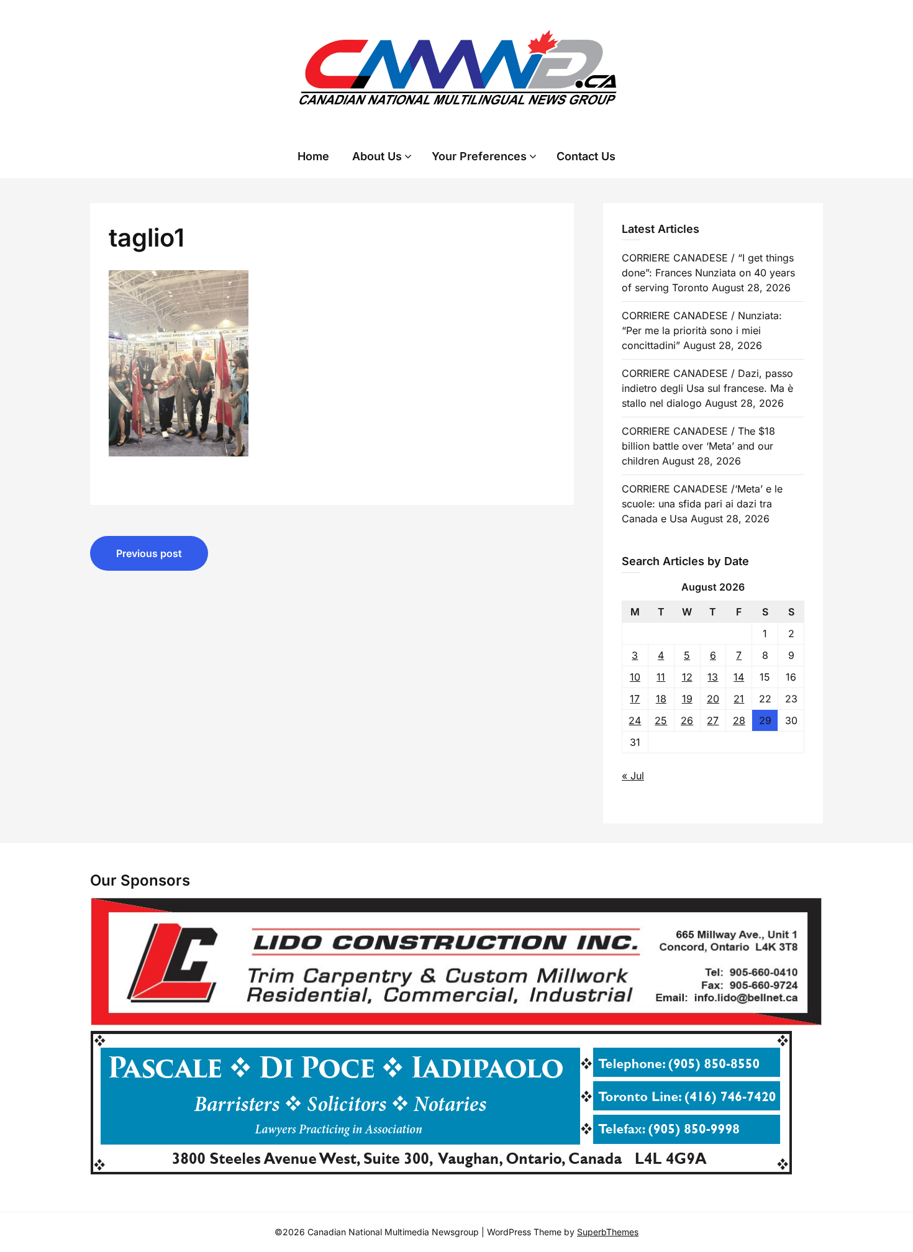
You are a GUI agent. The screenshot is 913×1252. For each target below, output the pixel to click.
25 (661, 720)
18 (661, 698)
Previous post (149, 553)
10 (635, 677)
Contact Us (585, 156)
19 (687, 698)
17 (635, 698)
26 (687, 720)
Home (313, 156)
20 (713, 698)
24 (635, 720)
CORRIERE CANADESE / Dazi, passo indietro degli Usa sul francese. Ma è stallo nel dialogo (707, 388)
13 (712, 677)
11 (660, 677)
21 (739, 698)
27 (713, 720)
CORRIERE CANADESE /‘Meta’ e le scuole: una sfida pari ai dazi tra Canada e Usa (702, 504)
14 (739, 677)
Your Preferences (479, 156)
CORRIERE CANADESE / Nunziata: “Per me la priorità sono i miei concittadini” (702, 330)
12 (687, 677)
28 (739, 720)
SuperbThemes (607, 1232)
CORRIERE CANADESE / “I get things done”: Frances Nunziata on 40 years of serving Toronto (708, 273)
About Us (377, 156)
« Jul (633, 775)
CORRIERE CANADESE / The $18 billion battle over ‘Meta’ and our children (698, 446)
